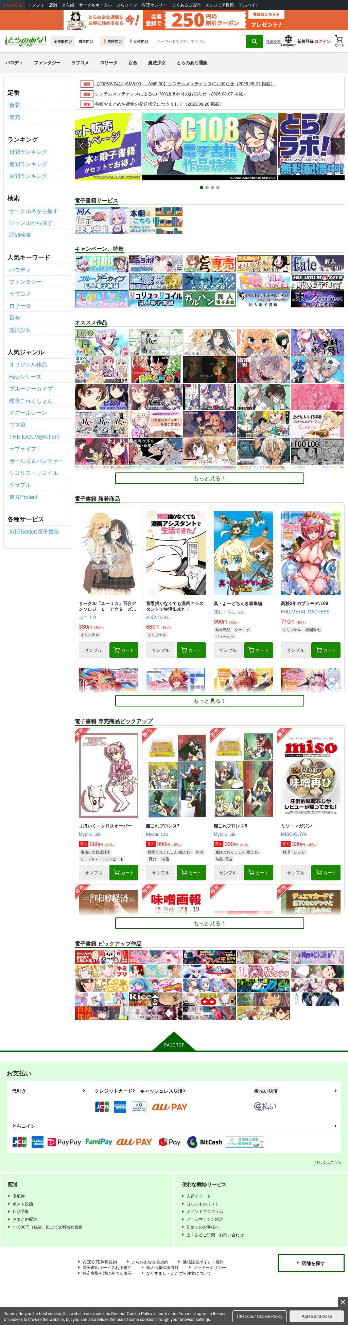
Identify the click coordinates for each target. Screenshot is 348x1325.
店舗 (53, 5)
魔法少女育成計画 (95, 852)
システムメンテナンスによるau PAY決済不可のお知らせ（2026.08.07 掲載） (171, 93)
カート (127, 650)
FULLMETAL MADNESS (305, 611)
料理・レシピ (294, 852)
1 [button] (202, 188)
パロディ (14, 62)
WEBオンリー (154, 5)
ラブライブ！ (25, 448)
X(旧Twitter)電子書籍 (34, 531)
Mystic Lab (90, 834)
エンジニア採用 (219, 5)
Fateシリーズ (25, 376)
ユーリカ (88, 616)
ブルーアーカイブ (31, 388)
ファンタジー (47, 62)
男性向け (114, 41)
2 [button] (208, 188)
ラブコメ (80, 62)
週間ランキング (28, 164)
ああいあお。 (159, 616)
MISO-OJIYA (294, 834)
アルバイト (249, 5)
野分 (152, 858)
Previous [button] (81, 146)
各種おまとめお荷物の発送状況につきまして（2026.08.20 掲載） (159, 104)
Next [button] (338, 146)
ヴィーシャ (224, 636)
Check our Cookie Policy (259, 1316)
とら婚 (68, 5)
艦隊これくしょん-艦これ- (170, 852)
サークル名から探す (33, 211)
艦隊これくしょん (31, 401)
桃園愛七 (313, 629)
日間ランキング (28, 152)
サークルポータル (95, 5)
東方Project (23, 497)
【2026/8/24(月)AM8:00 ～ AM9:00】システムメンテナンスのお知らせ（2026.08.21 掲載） (185, 83)
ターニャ (241, 629)
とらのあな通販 (192, 62)
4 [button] (219, 188)
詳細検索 (273, 41)
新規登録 (305, 41)
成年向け (86, 41)
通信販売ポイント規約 (203, 1262)
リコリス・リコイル (33, 473)
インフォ (36, 5)
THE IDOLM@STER (34, 437)
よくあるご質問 (186, 5)
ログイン (322, 41)
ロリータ (109, 62)
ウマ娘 (17, 424)
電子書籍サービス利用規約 (107, 1267)
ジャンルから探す (31, 223)
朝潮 (199, 852)
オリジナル (90, 634)
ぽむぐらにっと (229, 611)
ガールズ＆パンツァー (36, 461)
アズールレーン (28, 412)
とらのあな (12, 5)
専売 (14, 117)
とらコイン (127, 5)
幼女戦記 (222, 629)
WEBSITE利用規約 (100, 1262)
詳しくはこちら (328, 1162)
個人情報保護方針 (162, 1267)
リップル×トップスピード (102, 858)
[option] (210, 146)
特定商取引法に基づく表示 (107, 1273)
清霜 (165, 858)
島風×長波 (223, 858)
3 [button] (213, 188)
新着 (14, 105)
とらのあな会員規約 (150, 1262)
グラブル (20, 484)
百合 (132, 62)
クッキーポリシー (209, 1267)
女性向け (141, 41)
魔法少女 (157, 62)
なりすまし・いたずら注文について (178, 1273)
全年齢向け (63, 41)
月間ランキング (28, 176)
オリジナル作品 (28, 364)
